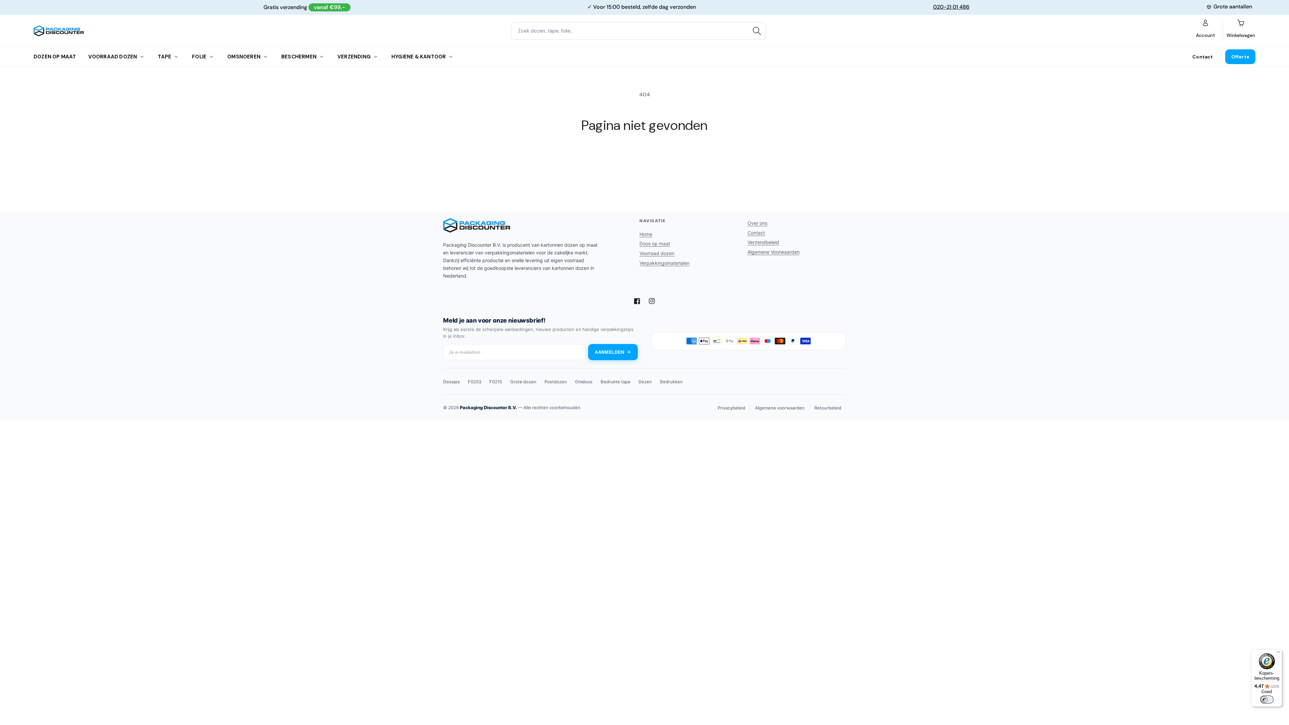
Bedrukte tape (615, 381)
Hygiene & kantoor (418, 56)
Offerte (1240, 57)
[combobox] (638, 31)
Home (645, 234)
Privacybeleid (731, 407)
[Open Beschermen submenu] (321, 57)
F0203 (474, 381)
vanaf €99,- (329, 7)
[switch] (1267, 699)
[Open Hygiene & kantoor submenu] (451, 57)
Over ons (757, 223)
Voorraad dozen (112, 56)
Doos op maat (654, 243)
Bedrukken (671, 381)
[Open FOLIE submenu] (211, 57)
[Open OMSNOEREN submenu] (265, 57)
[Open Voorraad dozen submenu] (142, 57)
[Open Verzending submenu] (375, 57)
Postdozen (555, 381)
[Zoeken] (757, 31)
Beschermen (299, 56)
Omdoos (583, 381)
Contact (1202, 57)
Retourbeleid (827, 407)
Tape (164, 56)
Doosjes (451, 381)
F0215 (495, 381)
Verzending (354, 56)
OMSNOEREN (243, 56)
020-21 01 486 (951, 6)
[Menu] (1278, 653)
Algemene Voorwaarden (774, 252)
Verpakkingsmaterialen (664, 263)
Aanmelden (609, 352)
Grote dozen (523, 381)
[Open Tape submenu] (176, 57)
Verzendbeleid (763, 242)
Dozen (645, 381)
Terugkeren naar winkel (644, 158)
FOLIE (199, 56)
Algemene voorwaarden (780, 407)
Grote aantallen (1232, 6)
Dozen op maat (55, 56)
